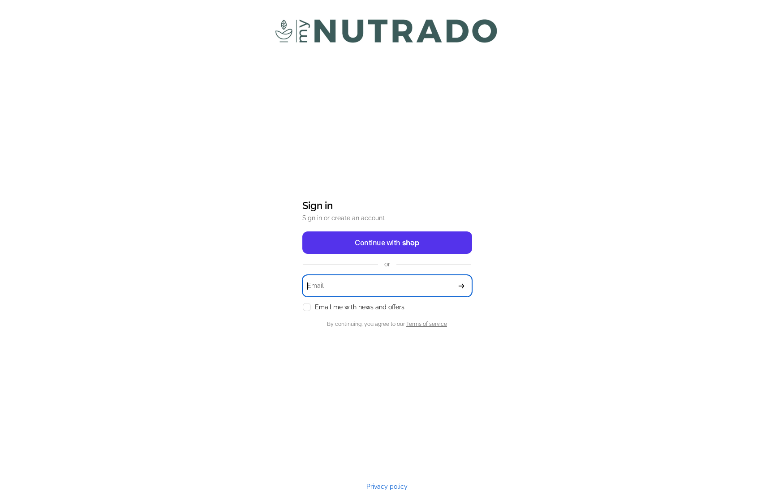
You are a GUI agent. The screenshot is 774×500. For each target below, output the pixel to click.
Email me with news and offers (359, 307)
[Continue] (461, 286)
